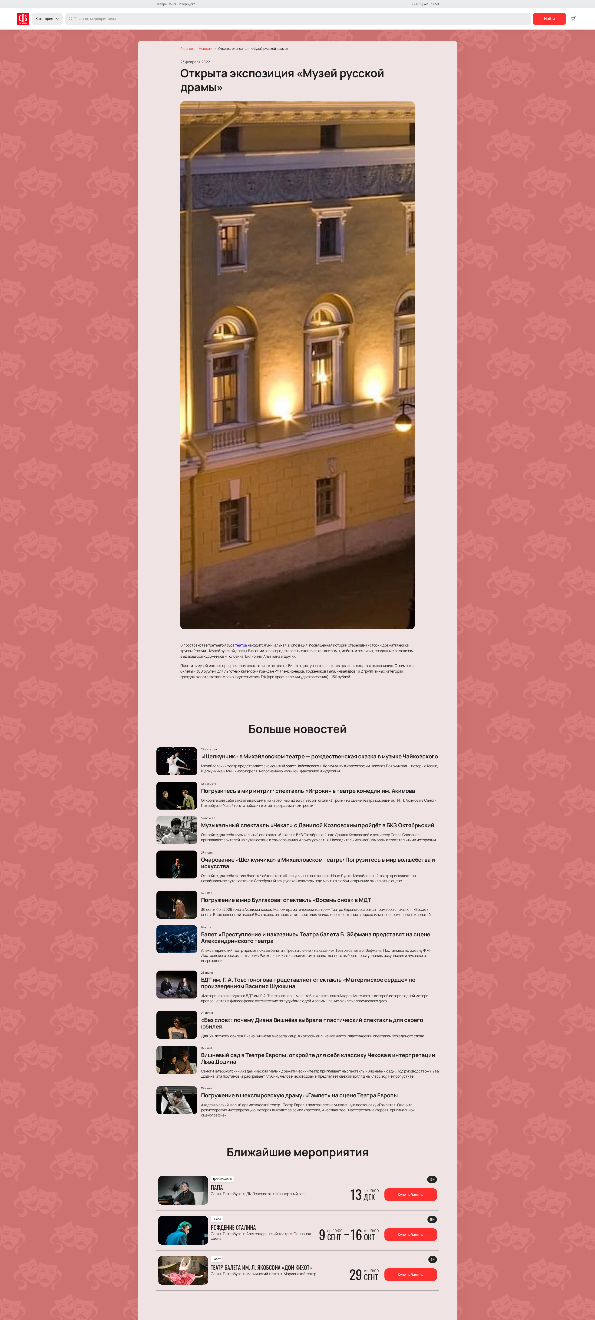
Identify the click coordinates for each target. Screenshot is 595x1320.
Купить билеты (410, 1194)
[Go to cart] (573, 18)
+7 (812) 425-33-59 (425, 4)
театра (241, 645)
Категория (44, 19)
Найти (549, 19)
